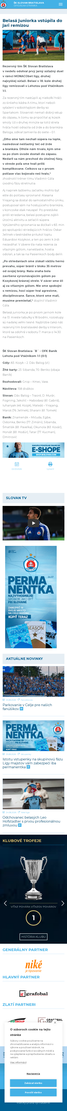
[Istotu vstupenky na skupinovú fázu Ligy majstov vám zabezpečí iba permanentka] (33, 735)
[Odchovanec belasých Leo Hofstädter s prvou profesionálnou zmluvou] (33, 794)
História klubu (33, 936)
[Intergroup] (17, 1021)
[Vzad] (5, 903)
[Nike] (33, 966)
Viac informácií (18, 1062)
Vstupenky (26, 754)
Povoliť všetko (33, 1092)
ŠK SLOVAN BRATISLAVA (29, 4)
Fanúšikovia (27, 700)
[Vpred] (62, 903)
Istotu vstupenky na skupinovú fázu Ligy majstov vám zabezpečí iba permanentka (33, 763)
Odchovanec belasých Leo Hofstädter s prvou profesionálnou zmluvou (31, 821)
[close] (55, 1022)
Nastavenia (33, 1073)
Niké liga (25, 812)
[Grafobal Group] (50, 1021)
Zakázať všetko (33, 1083)
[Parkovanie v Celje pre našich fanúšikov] (33, 681)
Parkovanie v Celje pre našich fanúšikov (27, 707)
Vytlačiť (50, 469)
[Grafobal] (33, 994)
